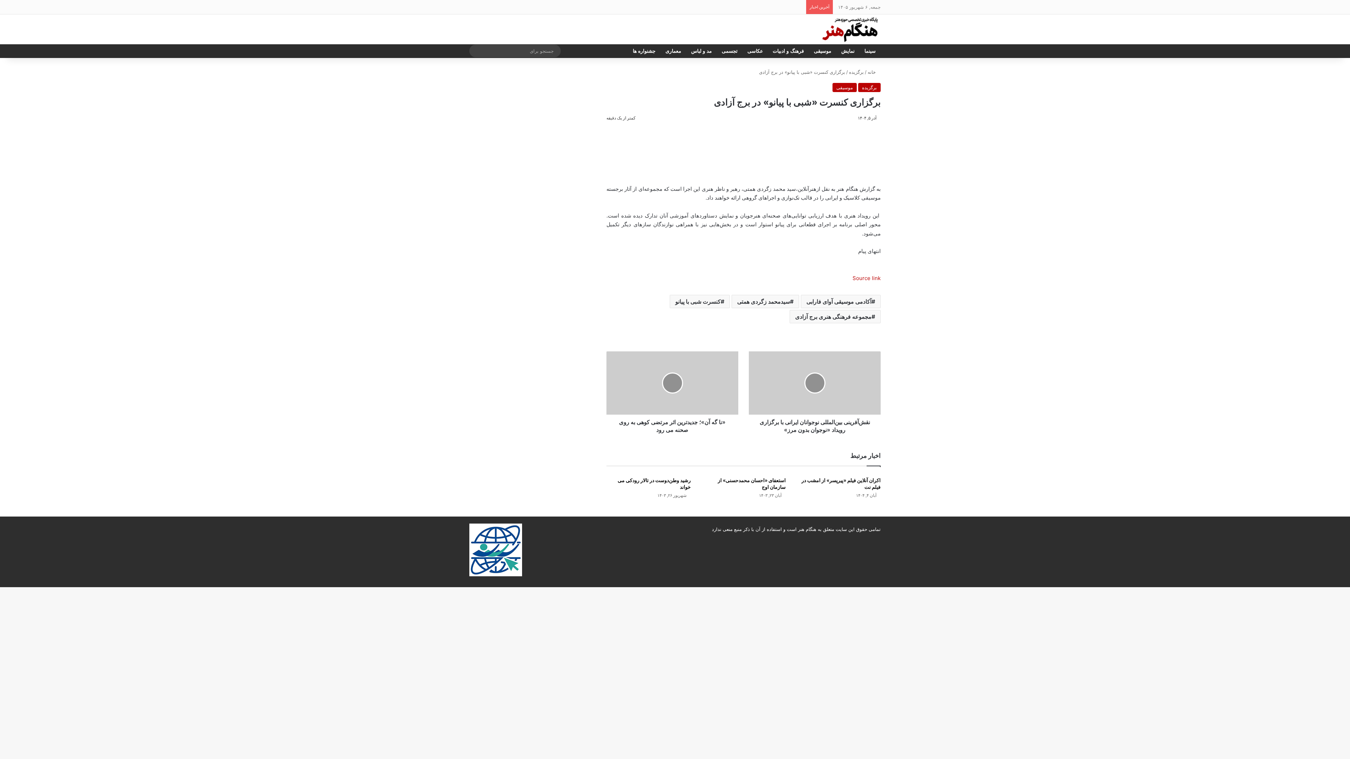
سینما (870, 51)
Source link (867, 278)
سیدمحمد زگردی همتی (763, 301)
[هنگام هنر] (848, 29)
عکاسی (755, 51)
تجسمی (730, 51)
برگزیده (856, 72)
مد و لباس (701, 51)
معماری (673, 51)
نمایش (848, 51)
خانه (872, 72)
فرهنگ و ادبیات (788, 51)
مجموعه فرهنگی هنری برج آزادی (833, 316)
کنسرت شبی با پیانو (698, 301)
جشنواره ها (644, 51)
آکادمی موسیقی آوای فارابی (839, 301)
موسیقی (822, 51)
